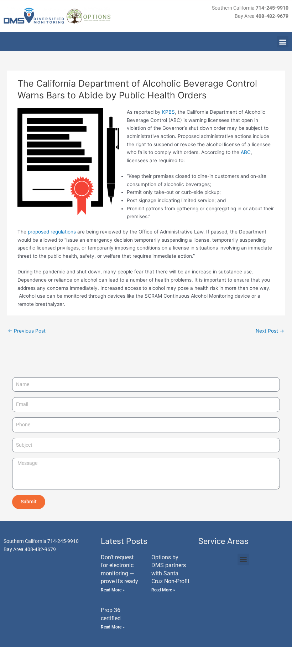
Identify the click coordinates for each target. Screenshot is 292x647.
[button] (282, 41)
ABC (246, 152)
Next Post (270, 331)
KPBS (168, 112)
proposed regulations (52, 232)
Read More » (113, 589)
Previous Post (27, 331)
